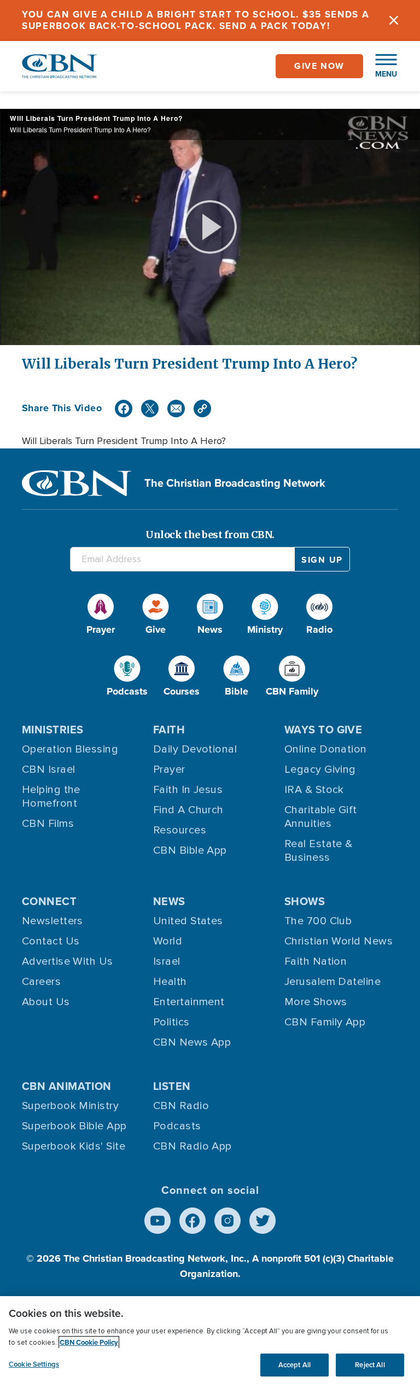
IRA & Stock (314, 789)
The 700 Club (318, 921)
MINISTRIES (53, 729)
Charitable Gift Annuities (320, 816)
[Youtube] (157, 1221)
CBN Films (48, 823)
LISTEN (172, 1086)
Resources (179, 830)
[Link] (202, 408)
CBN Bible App (190, 850)
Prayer (169, 769)
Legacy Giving (320, 769)
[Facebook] (123, 408)
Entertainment (189, 1001)
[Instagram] (227, 1221)
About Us (46, 1001)
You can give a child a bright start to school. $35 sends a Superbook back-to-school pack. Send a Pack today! (196, 20)
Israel (166, 961)
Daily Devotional (195, 749)
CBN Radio (181, 1105)
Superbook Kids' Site (73, 1146)
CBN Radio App (192, 1146)
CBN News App (192, 1042)
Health (170, 981)
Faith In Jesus (188, 789)
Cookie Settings (34, 1364)
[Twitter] (150, 408)
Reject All (369, 1365)
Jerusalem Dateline (332, 981)
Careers (41, 981)
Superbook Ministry (70, 1105)
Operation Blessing (70, 749)
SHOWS (304, 901)
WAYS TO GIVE (323, 729)
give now (319, 66)
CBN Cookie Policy (89, 1342)
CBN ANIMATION (67, 1086)
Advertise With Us (67, 961)
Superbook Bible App (74, 1126)
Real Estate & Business (318, 850)
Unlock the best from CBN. (210, 534)
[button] (380, 66)
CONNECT (49, 901)
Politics (171, 1022)
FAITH (169, 729)
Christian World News (338, 941)
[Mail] (176, 408)
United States (188, 921)
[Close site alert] (394, 20)
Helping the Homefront (51, 796)
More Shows (315, 1001)
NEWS (169, 901)
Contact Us (51, 941)
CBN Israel (48, 769)
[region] (210, 1342)
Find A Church (188, 810)
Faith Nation (315, 961)
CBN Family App (324, 1022)
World (167, 941)
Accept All (294, 1365)
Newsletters (52, 921)
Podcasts (177, 1126)
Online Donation (325, 749)
